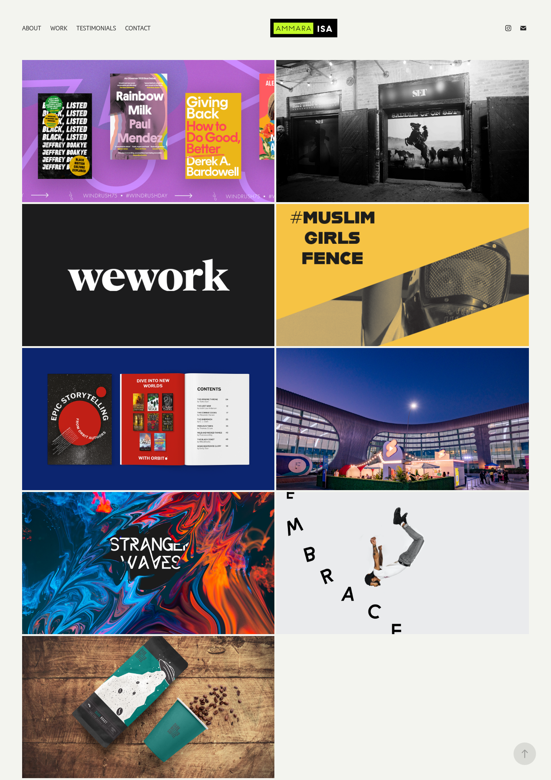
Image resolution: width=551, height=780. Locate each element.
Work (58, 28)
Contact (138, 28)
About (31, 28)
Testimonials (96, 28)
